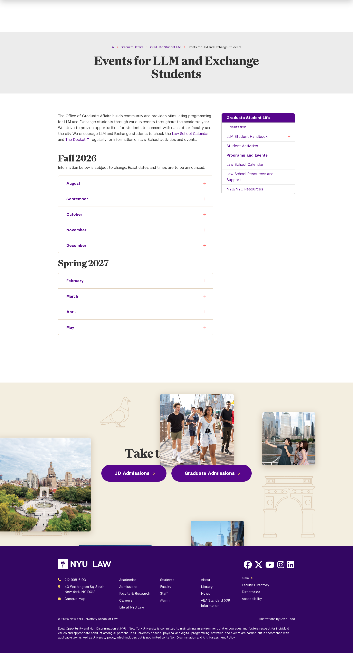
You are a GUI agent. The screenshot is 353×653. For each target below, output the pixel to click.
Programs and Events (247, 155)
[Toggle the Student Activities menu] (289, 146)
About (205, 580)
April (71, 311)
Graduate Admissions (210, 473)
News (205, 593)
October (74, 214)
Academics (127, 580)
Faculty (165, 587)
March (72, 296)
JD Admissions (132, 473)
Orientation (236, 127)
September (77, 199)
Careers (125, 600)
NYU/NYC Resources (245, 189)
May (70, 327)
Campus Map (75, 599)
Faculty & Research (134, 593)
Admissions (128, 587)
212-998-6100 (75, 580)
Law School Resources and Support (250, 176)
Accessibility (252, 599)
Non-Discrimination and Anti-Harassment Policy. (202, 637)
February (75, 280)
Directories (251, 592)
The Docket (75, 139)
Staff (164, 593)
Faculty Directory (255, 585)
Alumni (165, 600)
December (76, 245)
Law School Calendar (245, 164)
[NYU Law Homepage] (84, 565)
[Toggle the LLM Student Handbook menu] (289, 136)
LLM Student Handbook (247, 136)
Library (207, 587)
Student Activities (242, 146)
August (73, 183)
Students (167, 580)
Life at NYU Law (131, 607)
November (76, 230)
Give (245, 578)
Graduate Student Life (248, 117)
